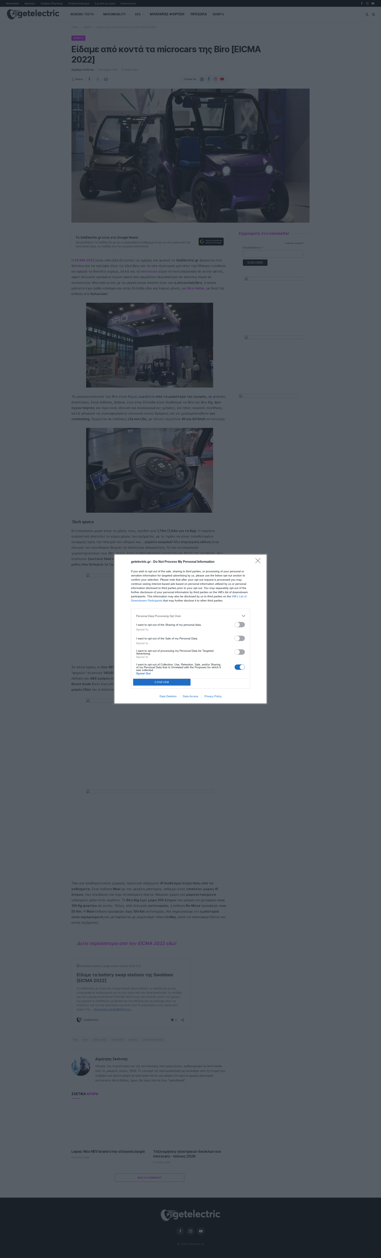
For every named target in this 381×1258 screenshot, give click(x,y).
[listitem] (190, 616)
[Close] (259, 562)
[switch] (240, 624)
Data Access (190, 696)
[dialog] (190, 629)
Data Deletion (168, 696)
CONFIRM (162, 682)
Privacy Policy (213, 696)
